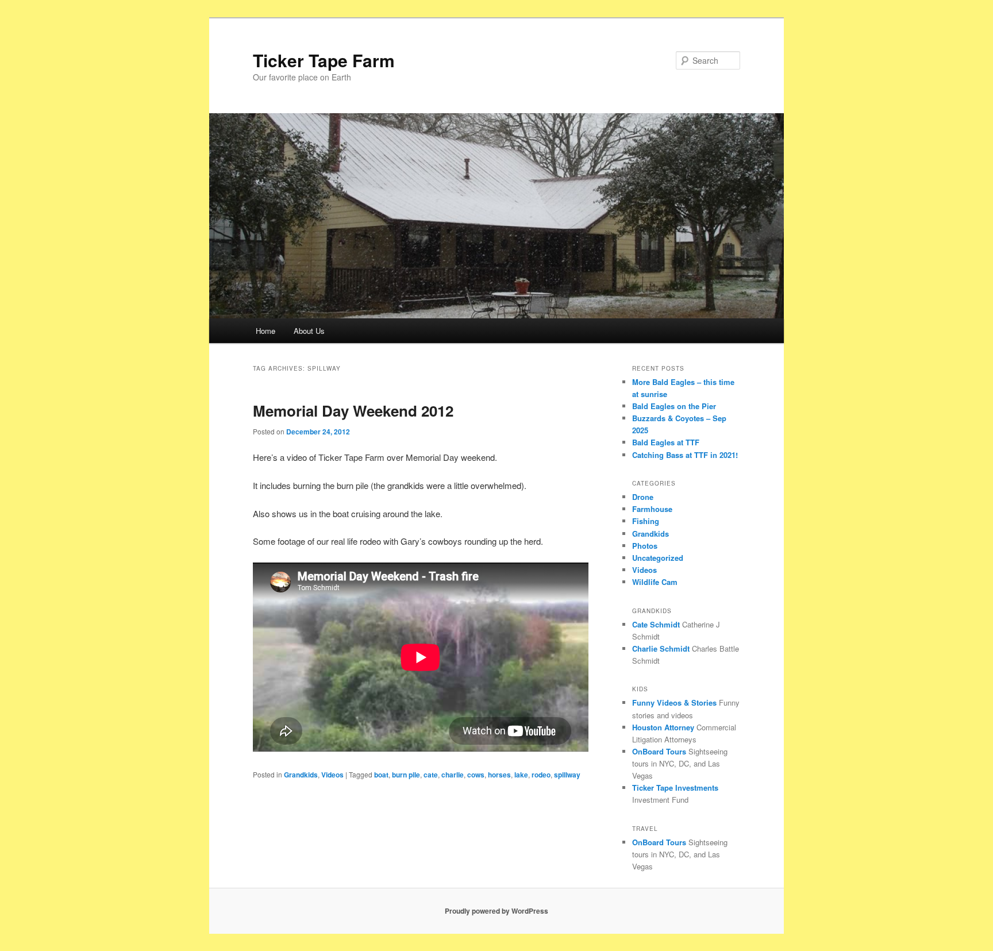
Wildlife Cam (655, 581)
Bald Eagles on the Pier (674, 406)
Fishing (645, 520)
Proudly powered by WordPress (496, 911)
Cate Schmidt (656, 624)
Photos (644, 545)
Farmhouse (652, 508)
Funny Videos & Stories (674, 702)
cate (431, 774)
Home (265, 330)
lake (521, 774)
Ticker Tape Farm (324, 60)
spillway (567, 774)
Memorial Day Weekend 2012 (353, 410)
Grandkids (301, 774)
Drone (642, 496)
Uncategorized (657, 557)
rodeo (541, 774)
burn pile (406, 774)
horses (499, 774)
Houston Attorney (663, 727)
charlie (452, 774)
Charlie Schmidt (661, 648)
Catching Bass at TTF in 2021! (685, 454)
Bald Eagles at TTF (665, 442)
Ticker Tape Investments (675, 787)
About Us (309, 330)
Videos (332, 774)
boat (381, 774)
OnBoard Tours (659, 751)
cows (475, 774)
